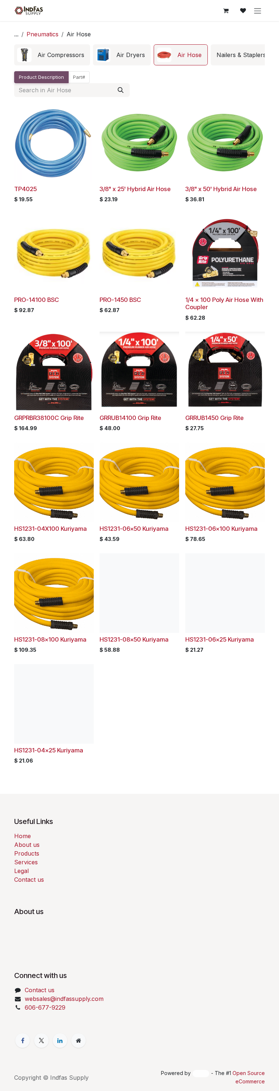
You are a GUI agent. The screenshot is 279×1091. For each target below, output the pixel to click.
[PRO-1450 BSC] (139, 253)
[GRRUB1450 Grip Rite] (225, 371)
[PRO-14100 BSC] (54, 253)
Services (26, 862)
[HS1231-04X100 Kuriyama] (54, 482)
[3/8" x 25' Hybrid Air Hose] (139, 142)
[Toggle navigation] (257, 10)
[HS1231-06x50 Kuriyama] (139, 482)
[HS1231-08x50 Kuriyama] (139, 593)
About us (27, 844)
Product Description (41, 77)
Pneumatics (42, 34)
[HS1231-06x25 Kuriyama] (225, 593)
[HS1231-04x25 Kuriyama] (54, 704)
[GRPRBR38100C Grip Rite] (54, 371)
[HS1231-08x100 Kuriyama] (54, 593)
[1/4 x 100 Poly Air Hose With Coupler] (225, 253)
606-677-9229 (45, 1007)
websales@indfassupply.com (64, 998)
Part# (79, 77)
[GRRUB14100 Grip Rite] (139, 371)
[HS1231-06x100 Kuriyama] (225, 482)
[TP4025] (54, 142)
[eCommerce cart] (225, 10)
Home (22, 836)
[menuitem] (52, 54)
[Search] (121, 90)
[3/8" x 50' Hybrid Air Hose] (225, 142)
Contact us (29, 879)
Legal (21, 870)
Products (26, 853)
